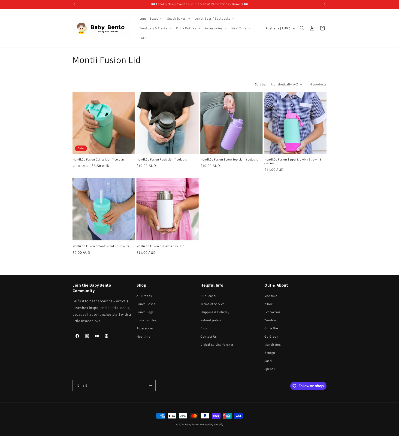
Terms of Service (212, 304)
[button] (151, 18)
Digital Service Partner (216, 344)
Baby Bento (192, 424)
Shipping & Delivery (214, 312)
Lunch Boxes (145, 304)
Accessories (145, 328)
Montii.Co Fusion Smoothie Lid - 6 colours (101, 246)
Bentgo (269, 353)
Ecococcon (272, 312)
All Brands (144, 296)
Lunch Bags (145, 312)
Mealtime (143, 336)
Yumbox (270, 320)
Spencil (269, 369)
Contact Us (208, 336)
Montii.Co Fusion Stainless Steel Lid (160, 246)
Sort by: (260, 84)
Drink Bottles (146, 320)
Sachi (268, 361)
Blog (203, 328)
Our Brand (208, 296)
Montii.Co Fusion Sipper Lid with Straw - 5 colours (292, 161)
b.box (268, 304)
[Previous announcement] (74, 4)
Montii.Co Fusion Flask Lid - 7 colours (161, 159)
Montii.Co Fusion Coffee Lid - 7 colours (98, 159)
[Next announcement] (325, 4)
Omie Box (271, 328)
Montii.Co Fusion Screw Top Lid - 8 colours (229, 159)
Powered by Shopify (211, 424)
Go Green (271, 336)
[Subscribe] (150, 385)
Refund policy (210, 320)
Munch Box (272, 344)
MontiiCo (271, 296)
